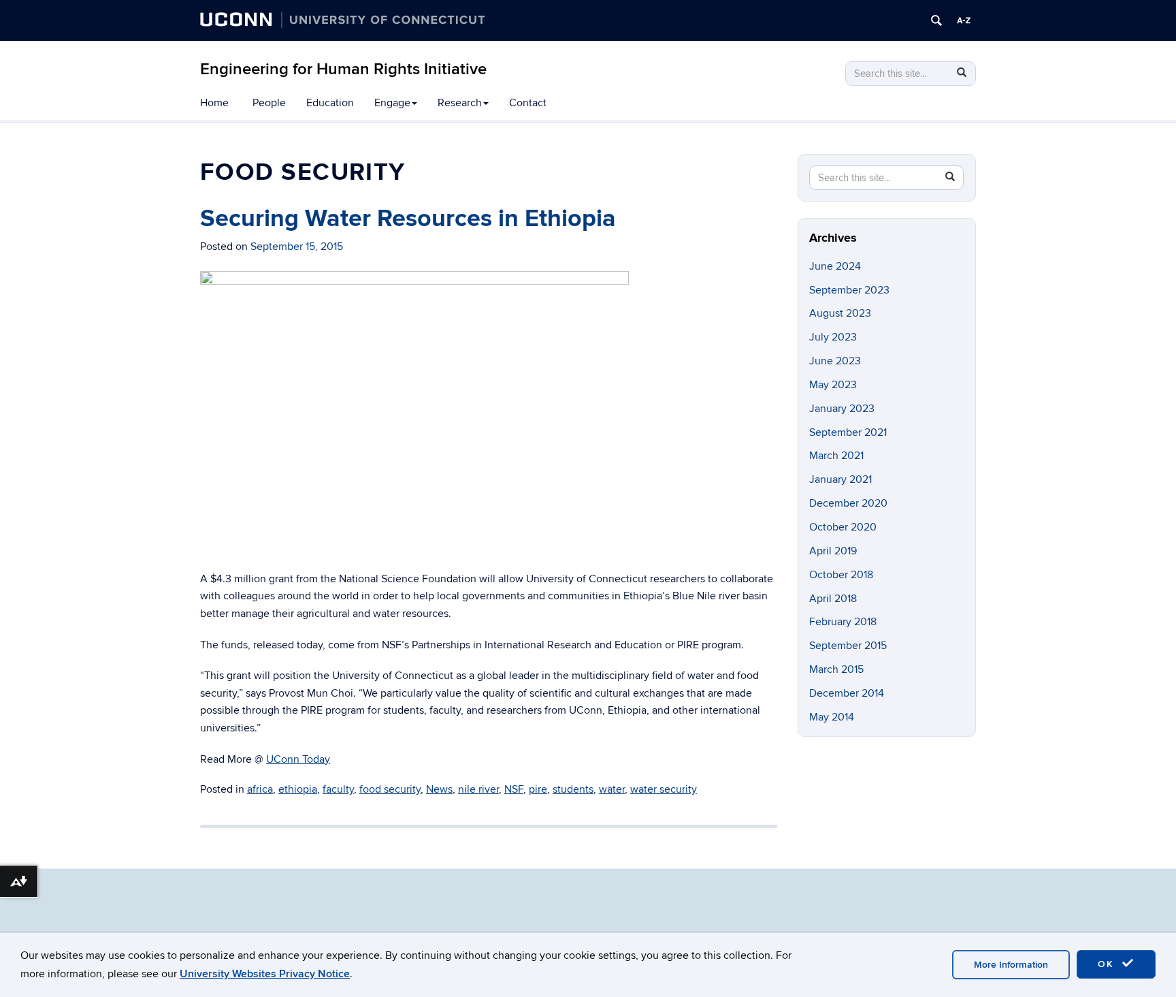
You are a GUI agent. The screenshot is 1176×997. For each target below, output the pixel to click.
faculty (338, 789)
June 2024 (835, 266)
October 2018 (841, 575)
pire (538, 789)
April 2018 (833, 598)
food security (390, 789)
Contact (527, 103)
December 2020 (848, 503)
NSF (513, 789)
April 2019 (833, 551)
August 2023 (840, 313)
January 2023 (842, 408)
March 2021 (836, 455)
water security (663, 789)
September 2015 (848, 645)
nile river (478, 789)
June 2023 (835, 361)
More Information (1011, 964)
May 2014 (831, 717)
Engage (392, 103)
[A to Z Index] (964, 20)
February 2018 (843, 622)
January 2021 (840, 479)
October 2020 (843, 527)
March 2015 (836, 669)
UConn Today (298, 759)
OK (1108, 964)
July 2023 (833, 337)
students (573, 789)
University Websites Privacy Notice (265, 974)
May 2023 (833, 385)
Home (214, 103)
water (612, 789)
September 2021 (848, 432)
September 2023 (849, 290)
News (439, 789)
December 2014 (846, 693)
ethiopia (297, 789)
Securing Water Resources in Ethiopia (408, 219)
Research (460, 103)
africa (260, 789)
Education (330, 103)
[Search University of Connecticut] (936, 20)
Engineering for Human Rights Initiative (343, 69)
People (269, 103)
